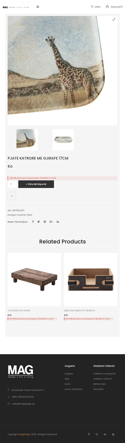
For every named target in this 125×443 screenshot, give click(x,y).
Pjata (29, 214)
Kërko (98, 6)
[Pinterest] (45, 222)
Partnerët (98, 389)
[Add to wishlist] (12, 196)
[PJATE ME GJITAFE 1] (27, 139)
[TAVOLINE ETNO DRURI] (34, 279)
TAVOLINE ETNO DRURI (19, 310)
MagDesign (24, 434)
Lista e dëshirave (73, 389)
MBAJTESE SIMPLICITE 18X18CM (79, 310)
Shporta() (117, 6)
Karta (67, 384)
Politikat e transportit (104, 373)
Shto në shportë (37, 184)
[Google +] (51, 222)
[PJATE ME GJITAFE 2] (63, 139)
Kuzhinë (22, 214)
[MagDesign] (15, 6)
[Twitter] (38, 222)
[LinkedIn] (58, 222)
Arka (67, 378)
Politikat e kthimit (102, 378)
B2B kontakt (99, 384)
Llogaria (69, 373)
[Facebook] (33, 222)
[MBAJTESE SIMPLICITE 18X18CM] (90, 279)
